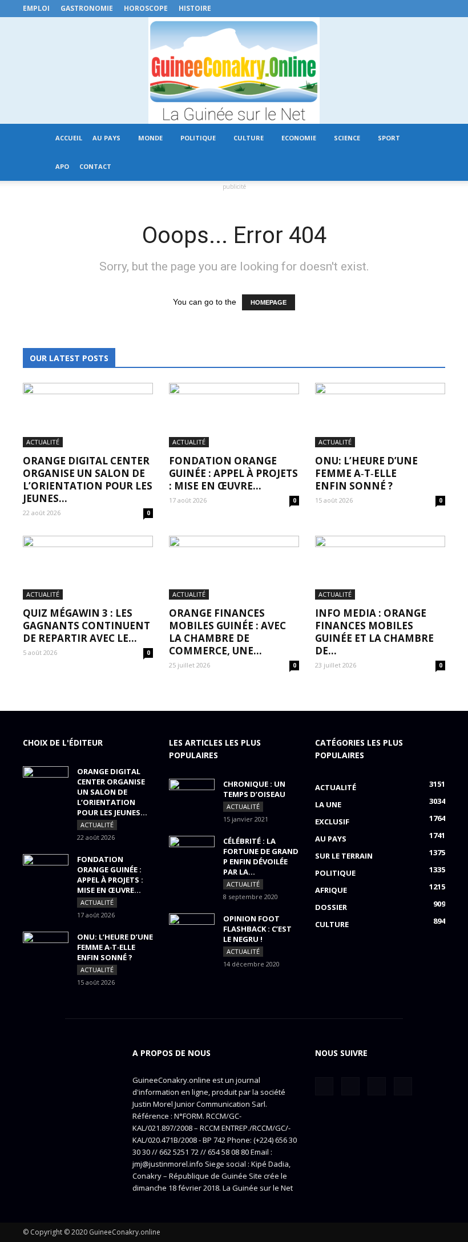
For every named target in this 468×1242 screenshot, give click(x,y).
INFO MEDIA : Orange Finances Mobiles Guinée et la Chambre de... (374, 631)
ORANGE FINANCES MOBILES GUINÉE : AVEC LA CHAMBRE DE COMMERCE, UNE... (227, 631)
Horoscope (146, 8)
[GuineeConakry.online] (234, 70)
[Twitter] (399, 8)
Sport (389, 137)
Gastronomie (86, 8)
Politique (198, 137)
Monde (150, 137)
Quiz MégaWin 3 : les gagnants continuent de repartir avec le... (86, 625)
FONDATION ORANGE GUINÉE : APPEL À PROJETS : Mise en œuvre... (233, 473)
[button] (431, 152)
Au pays (106, 137)
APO (62, 166)
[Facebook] (380, 8)
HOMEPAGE (269, 302)
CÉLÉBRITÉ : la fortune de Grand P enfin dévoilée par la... (260, 856)
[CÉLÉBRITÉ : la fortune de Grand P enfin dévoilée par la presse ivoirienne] (192, 852)
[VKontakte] (417, 8)
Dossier (331, 907)
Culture (248, 137)
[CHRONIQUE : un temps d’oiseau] (192, 795)
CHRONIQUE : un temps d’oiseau (254, 789)
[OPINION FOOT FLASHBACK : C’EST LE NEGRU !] (192, 929)
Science (347, 137)
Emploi (36, 8)
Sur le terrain (344, 856)
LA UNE (328, 804)
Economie (298, 137)
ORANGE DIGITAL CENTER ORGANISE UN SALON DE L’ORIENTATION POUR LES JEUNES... (87, 479)
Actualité (42, 442)
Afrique (331, 890)
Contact (95, 166)
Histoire (195, 8)
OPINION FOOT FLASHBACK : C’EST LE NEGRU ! (257, 928)
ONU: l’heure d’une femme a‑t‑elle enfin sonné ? (366, 473)
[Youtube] (436, 8)
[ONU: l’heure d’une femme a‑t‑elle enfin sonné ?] (380, 415)
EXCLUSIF (332, 821)
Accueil (68, 137)
